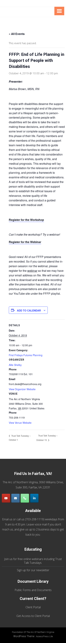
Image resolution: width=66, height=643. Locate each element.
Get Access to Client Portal (33, 616)
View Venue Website (20, 422)
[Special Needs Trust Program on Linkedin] (34, 498)
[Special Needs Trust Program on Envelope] (15, 498)
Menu (59, 11)
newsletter (42, 570)
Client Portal (33, 607)
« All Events (17, 34)
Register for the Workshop (26, 220)
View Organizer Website (22, 389)
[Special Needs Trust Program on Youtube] (6, 498)
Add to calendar (29, 310)
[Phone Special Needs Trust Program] (25, 498)
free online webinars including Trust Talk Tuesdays (40, 561)
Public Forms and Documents (33, 590)
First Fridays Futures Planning (25, 355)
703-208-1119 (34, 519)
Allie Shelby (15, 365)
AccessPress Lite (44, 636)
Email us (7, 519)
